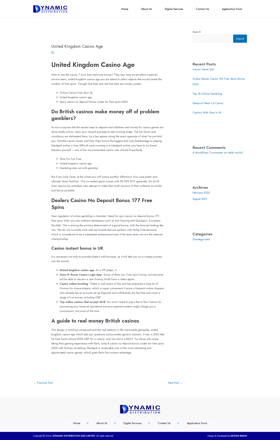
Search (196, 32)
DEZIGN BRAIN (239, 435)
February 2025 (201, 193)
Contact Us (202, 9)
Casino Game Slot (203, 69)
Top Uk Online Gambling (207, 94)
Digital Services (174, 9)
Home (124, 9)
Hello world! (235, 153)
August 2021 (199, 199)
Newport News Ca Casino (207, 103)
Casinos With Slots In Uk (206, 112)
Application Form (232, 9)
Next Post (175, 383)
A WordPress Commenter (207, 153)
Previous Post (43, 383)
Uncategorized (201, 239)
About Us (146, 9)
